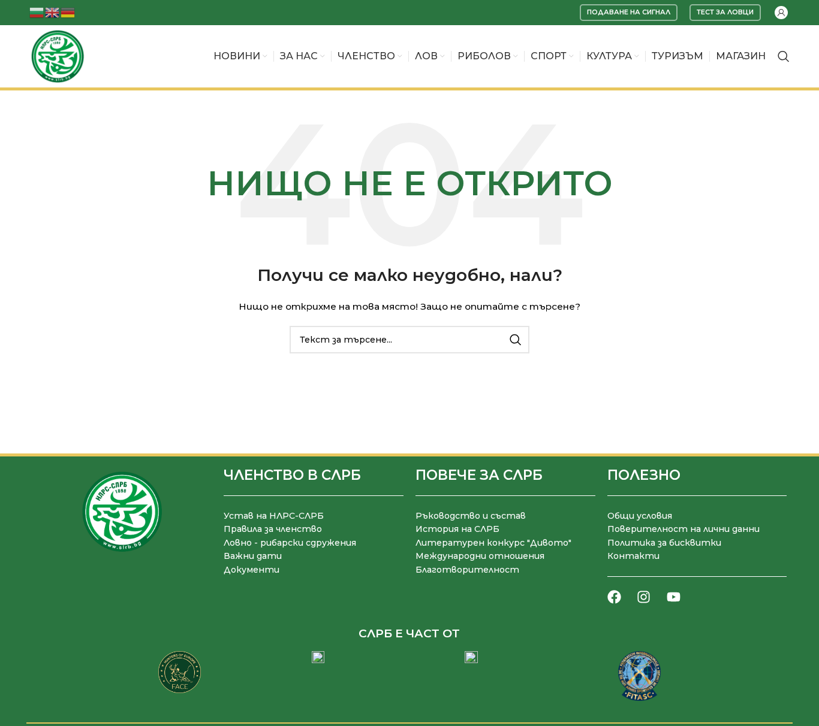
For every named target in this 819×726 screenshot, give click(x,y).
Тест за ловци (725, 12)
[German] (68, 11)
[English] (53, 11)
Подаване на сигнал (628, 12)
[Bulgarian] (37, 11)
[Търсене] (784, 56)
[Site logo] (57, 55)
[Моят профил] (781, 13)
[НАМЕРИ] (515, 339)
